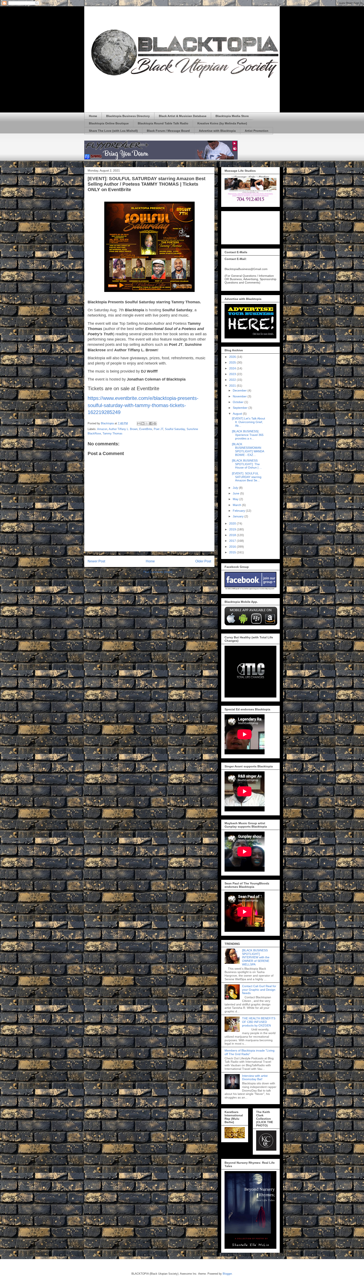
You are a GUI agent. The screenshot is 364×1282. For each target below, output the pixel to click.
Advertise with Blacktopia (217, 130)
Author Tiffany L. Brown (123, 429)
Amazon (102, 429)
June (236, 493)
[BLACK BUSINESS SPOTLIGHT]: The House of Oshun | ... (247, 464)
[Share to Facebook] (151, 423)
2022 (233, 379)
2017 (233, 540)
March (237, 505)
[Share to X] (147, 423)
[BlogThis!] (143, 423)
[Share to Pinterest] (155, 423)
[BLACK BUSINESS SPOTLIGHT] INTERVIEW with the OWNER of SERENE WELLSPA (255, 957)
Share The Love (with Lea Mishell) (113, 130)
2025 (233, 362)
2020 (233, 523)
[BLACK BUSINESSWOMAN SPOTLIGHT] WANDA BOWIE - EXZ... (248, 449)
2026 (233, 356)
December (240, 390)
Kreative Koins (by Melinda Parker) (222, 123)
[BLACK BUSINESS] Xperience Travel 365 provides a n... (248, 435)
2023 (233, 374)
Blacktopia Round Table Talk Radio (163, 123)
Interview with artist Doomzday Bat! (255, 1077)
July (236, 487)
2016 (233, 546)
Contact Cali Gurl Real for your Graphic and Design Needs (259, 989)
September (240, 407)
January (238, 516)
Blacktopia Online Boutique (109, 123)
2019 (233, 529)
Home (93, 116)
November (240, 396)
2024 (233, 368)
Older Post (203, 561)
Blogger (227, 1273)
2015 (233, 552)
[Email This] (139, 423)
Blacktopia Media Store (232, 116)
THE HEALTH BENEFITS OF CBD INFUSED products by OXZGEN (258, 1022)
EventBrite (145, 429)
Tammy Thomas (112, 433)
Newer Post (96, 561)
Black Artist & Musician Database (182, 116)
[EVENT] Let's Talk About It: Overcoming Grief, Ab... (248, 422)
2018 (233, 535)
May (236, 499)
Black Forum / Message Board (168, 130)
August (238, 413)
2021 (233, 385)
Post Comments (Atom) (157, 572)
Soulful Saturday (175, 429)
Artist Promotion (256, 130)
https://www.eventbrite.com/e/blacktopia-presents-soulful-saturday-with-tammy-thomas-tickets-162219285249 (143, 405)
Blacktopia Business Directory (128, 116)
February (239, 510)
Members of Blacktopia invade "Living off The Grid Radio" (249, 1052)
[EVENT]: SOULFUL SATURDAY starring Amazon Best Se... (246, 477)
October (238, 402)
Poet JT (158, 429)
